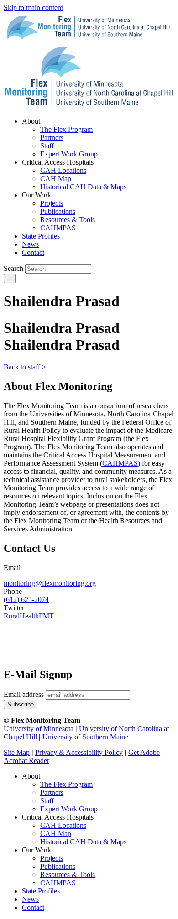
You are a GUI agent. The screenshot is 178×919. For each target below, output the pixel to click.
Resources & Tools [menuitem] (67, 219)
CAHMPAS (58, 883)
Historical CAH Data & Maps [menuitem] (83, 187)
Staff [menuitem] (47, 146)
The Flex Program (66, 784)
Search (13, 268)
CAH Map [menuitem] (55, 178)
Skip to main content (33, 7)
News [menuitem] (30, 244)
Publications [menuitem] (57, 211)
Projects (51, 858)
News (30, 899)
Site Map (17, 752)
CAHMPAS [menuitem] (58, 228)
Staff (47, 801)
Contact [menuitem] (33, 252)
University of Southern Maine (85, 737)
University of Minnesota (38, 728)
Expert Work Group (69, 809)
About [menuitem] (31, 121)
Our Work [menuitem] (36, 195)
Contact (33, 907)
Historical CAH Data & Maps (83, 842)
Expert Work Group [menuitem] (69, 154)
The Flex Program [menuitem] (66, 129)
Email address (24, 694)
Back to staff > (25, 367)
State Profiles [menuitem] (41, 236)
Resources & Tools (67, 874)
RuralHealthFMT (29, 616)
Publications (57, 866)
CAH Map (55, 833)
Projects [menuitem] (51, 203)
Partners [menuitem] (51, 137)
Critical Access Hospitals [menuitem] (58, 162)
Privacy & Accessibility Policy (79, 752)
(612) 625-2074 (26, 599)
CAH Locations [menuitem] (63, 170)
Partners (51, 792)
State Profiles (41, 891)
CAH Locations (63, 825)
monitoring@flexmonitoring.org (50, 583)
